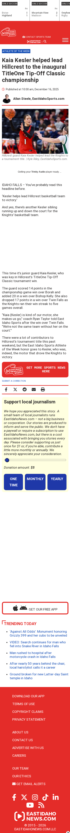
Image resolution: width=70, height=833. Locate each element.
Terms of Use (23, 704)
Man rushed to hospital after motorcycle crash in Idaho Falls (33, 655)
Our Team (20, 768)
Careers (19, 755)
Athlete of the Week (16, 51)
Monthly (35, 479)
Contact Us (22, 740)
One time (13, 482)
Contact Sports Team (38, 37)
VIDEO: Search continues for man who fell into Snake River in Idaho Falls (38, 644)
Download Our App (28, 696)
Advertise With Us (28, 748)
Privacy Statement (29, 719)
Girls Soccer (9, 3)
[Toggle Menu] (65, 40)
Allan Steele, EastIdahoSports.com (38, 99)
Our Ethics (21, 776)
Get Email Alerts (31, 784)
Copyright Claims (27, 712)
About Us (20, 732)
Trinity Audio (38, 171)
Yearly (57, 479)
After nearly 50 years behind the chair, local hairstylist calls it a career (37, 665)
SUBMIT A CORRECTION (14, 381)
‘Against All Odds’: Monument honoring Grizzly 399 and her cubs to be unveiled (38, 633)
